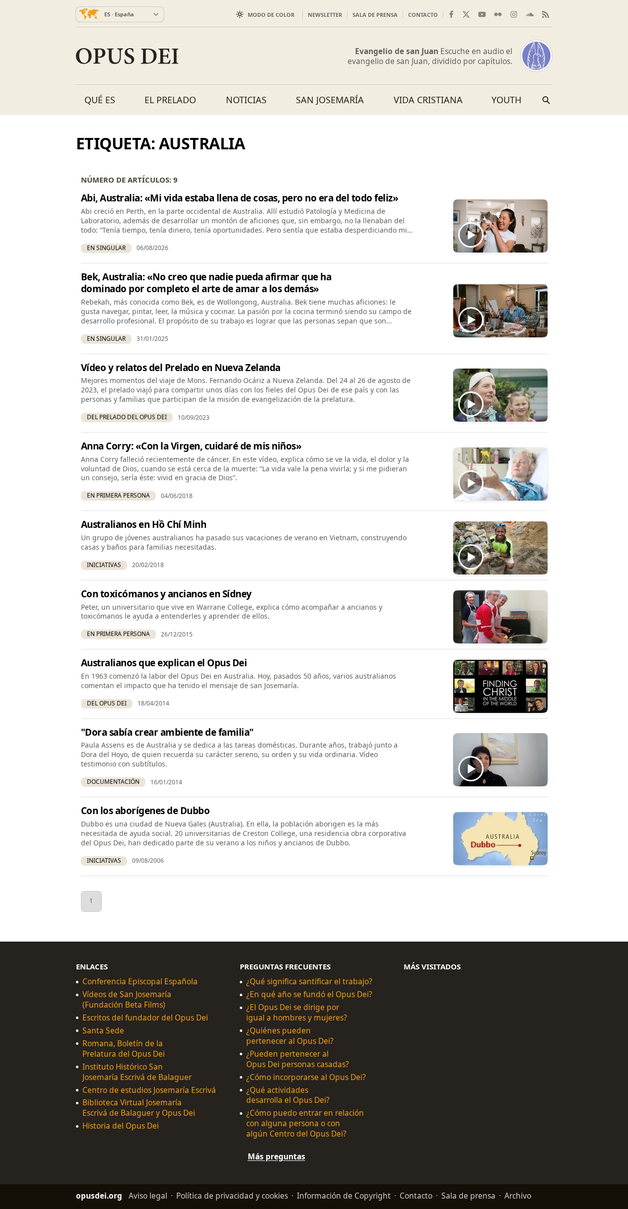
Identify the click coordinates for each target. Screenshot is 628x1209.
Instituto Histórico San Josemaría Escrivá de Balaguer (137, 1071)
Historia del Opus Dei (120, 1126)
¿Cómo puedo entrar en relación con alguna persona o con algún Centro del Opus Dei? (305, 1123)
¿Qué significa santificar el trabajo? (309, 981)
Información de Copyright (344, 1195)
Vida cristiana (428, 100)
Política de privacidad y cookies (232, 1195)
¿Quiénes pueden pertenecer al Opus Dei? (290, 1035)
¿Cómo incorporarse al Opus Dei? (306, 1077)
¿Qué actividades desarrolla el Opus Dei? (288, 1094)
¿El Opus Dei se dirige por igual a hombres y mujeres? (296, 1012)
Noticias (246, 100)
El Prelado (170, 100)
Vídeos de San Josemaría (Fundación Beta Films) (126, 999)
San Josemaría (330, 100)
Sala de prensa (375, 14)
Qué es (99, 100)
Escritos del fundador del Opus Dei (145, 1018)
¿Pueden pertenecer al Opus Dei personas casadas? (297, 1058)
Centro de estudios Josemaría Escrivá (149, 1089)
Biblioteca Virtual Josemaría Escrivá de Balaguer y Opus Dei (138, 1107)
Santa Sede (103, 1030)
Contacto (423, 14)
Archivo (517, 1195)
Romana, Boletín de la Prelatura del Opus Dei (123, 1048)
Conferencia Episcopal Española (140, 981)
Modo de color (271, 14)
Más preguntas (276, 1156)
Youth (506, 100)
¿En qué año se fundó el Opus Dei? (309, 994)
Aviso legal (148, 1195)
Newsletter (325, 14)
